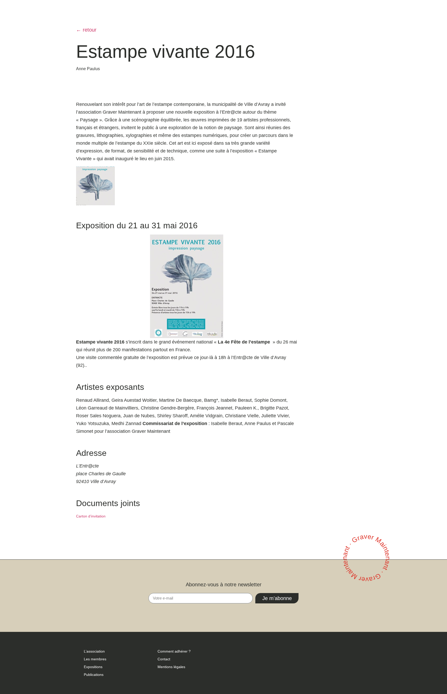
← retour (86, 30)
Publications (93, 675)
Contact (164, 659)
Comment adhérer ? (174, 651)
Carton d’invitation (91, 516)
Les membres (95, 659)
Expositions (93, 667)
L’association (94, 651)
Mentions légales (171, 667)
